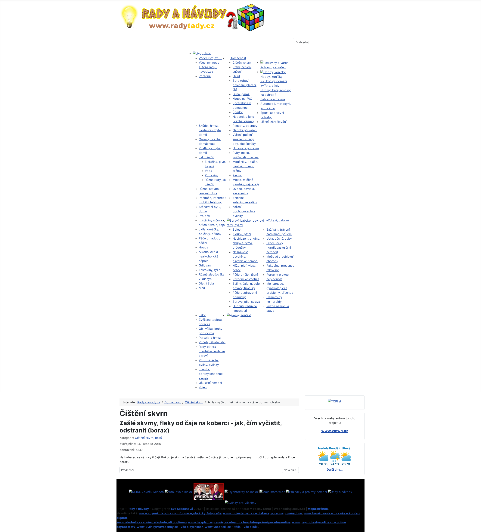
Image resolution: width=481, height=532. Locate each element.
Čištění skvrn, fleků (148, 438)
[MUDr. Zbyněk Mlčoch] (146, 491)
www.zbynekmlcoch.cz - (180, 513)
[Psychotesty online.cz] (242, 491)
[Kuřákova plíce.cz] (179, 491)
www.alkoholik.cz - (151, 522)
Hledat (355, 42)
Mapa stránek (318, 509)
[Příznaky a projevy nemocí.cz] (306, 491)
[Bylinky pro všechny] (240, 502)
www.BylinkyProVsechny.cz (157, 527)
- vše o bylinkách (190, 527)
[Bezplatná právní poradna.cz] (209, 491)
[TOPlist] (334, 401)
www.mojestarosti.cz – (262, 513)
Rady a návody (138, 509)
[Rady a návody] (340, 491)
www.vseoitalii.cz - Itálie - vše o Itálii (231, 527)
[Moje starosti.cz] (272, 491)
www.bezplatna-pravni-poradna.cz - (239, 522)
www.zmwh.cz (334, 431)
